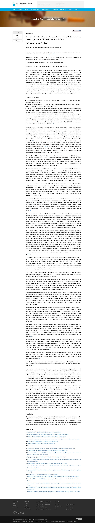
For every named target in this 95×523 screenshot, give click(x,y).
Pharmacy (27, 507)
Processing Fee (45, 9)
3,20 (31, 336)
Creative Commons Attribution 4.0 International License (36, 519)
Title (18, 32)
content (17, 35)
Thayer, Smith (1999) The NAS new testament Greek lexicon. (41, 443)
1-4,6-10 (32, 140)
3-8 (54, 221)
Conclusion (17, 38)
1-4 (33, 120)
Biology (26, 505)
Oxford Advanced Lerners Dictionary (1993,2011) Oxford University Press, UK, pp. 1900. (47, 463)
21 (66, 289)
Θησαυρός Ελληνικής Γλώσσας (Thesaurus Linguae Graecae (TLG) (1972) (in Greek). (46, 457)
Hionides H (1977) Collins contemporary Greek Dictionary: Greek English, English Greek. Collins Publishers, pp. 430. (53, 476)
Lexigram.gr (30, 446)
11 (39, 358)
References (17, 41)
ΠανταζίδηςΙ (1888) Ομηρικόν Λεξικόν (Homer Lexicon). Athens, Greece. (44, 432)
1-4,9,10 (46, 146)
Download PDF (78, 30)
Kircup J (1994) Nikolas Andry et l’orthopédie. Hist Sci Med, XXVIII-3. (42, 441)
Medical (26, 503)
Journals (26, 9)
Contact (76, 9)
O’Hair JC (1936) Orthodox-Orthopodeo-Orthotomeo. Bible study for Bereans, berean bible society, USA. (51, 448)
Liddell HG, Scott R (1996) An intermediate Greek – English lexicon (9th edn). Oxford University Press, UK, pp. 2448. (53, 439)
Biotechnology (28, 508)
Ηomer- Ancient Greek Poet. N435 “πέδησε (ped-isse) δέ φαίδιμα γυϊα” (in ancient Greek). (48, 434)
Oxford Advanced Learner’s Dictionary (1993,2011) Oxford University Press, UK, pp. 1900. (47, 450)
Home (14, 9)
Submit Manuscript (35, 9)
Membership (63, 9)
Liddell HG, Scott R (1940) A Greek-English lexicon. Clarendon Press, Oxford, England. (46, 436)
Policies (70, 9)
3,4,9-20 (28, 254)
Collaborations (54, 9)
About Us (20, 9)
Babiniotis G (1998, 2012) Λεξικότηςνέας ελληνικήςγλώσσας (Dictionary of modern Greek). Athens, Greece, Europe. (53, 491)
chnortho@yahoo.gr (49, 54)
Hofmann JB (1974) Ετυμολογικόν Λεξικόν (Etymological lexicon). (42, 474)
